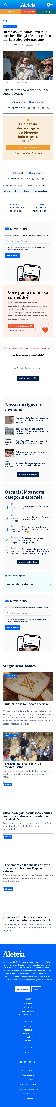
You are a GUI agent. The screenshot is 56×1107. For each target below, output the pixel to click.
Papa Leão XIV (11, 735)
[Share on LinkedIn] (34, 108)
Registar (10, 11)
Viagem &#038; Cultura (28, 1014)
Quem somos (28, 1079)
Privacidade (28, 1098)
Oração (44, 11)
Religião (6, 20)
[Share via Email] (43, 108)
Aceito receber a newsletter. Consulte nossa (27, 248)
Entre (40, 153)
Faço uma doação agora (19, 326)
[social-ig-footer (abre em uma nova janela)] (35, 1062)
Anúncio (28, 1041)
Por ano (28, 1052)
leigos (26, 191)
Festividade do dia (19, 584)
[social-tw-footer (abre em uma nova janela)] (30, 1062)
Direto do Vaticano (12, 191)
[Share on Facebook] (29, 108)
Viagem (8, 784)
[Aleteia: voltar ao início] (28, 5)
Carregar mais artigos (28, 475)
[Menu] (10, 4)
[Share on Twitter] (38, 108)
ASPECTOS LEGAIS (28, 1084)
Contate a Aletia (28, 1094)
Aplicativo (28, 1030)
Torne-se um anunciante (28, 1089)
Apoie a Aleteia (28, 1075)
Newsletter (28, 1026)
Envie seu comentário (28, 378)
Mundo (8, 837)
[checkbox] (6, 247)
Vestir (28, 1037)
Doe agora (27, 11)
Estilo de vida (28, 1007)
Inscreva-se (28, 1033)
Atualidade (28, 1003)
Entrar (36, 989)
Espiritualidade (28, 1011)
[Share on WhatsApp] (48, 108)
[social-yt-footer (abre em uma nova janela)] (20, 1062)
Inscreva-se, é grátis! (28, 147)
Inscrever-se (12, 255)
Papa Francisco (40, 191)
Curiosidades (10, 675)
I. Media (29, 44)
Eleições (8, 889)
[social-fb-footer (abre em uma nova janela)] (25, 1062)
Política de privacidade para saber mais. (27, 248)
